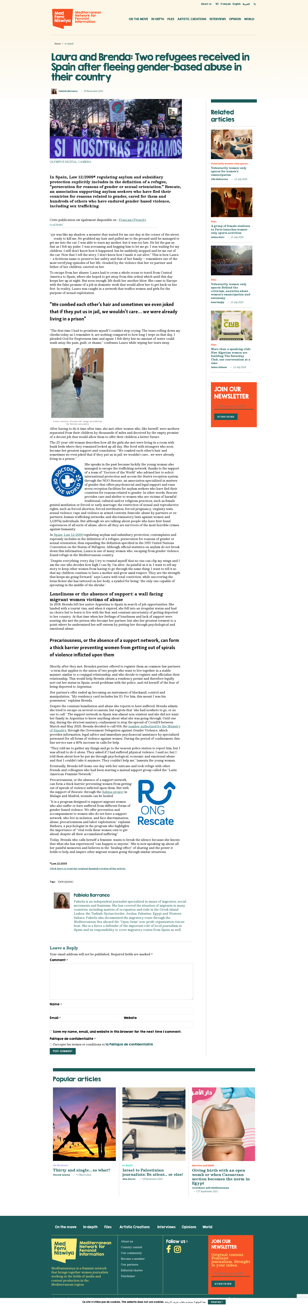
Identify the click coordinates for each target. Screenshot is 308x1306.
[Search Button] (255, 4)
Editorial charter (132, 1270)
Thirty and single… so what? (81, 1170)
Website (130, 1018)
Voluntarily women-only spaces (229, 163)
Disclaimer (128, 1276)
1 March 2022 (84, 1175)
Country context (131, 1247)
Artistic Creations (191, 19)
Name (56, 1004)
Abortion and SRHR (203, 1165)
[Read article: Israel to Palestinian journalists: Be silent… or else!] (153, 1124)
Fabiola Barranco (68, 91)
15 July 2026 (240, 179)
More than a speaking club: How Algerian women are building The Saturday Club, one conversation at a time (231, 356)
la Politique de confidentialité (130, 1044)
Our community (131, 1253)
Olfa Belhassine (219, 179)
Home (58, 43)
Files (170, 19)
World (249, 19)
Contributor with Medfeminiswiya (210, 1188)
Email (55, 1018)
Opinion (235, 19)
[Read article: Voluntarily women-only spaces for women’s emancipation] (231, 144)
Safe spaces (65, 881)
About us (206, 4)
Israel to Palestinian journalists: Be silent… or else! (152, 1172)
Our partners (129, 1264)
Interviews (218, 19)
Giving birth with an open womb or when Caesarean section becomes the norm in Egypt (221, 1176)
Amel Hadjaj (217, 302)
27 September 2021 (207, 1191)
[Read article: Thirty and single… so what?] (84, 1124)
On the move (138, 19)
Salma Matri (217, 237)
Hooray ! (216, 1302)
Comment (59, 960)
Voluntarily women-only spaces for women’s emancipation (229, 171)
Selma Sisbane (219, 367)
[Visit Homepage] (76, 19)
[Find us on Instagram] (177, 1250)
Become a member (133, 1258)
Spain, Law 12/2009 (68, 534)
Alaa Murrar (129, 1179)
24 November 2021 (93, 91)
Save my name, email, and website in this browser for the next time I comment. (117, 1031)
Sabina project (113, 791)
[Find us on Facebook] (168, 1250)
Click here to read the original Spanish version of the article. (88, 868)
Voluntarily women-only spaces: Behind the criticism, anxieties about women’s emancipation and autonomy (230, 291)
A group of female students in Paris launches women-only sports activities (230, 229)
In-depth (157, 19)
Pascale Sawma (61, 1175)
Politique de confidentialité (73, 1039)
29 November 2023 (152, 1179)
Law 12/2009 (59, 863)
